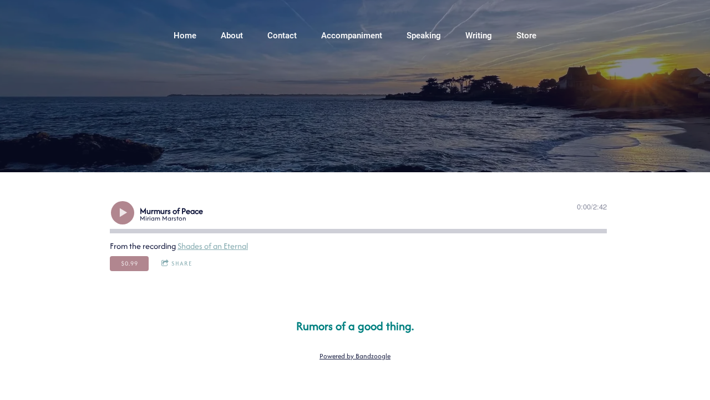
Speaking (424, 36)
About (232, 36)
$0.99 (129, 263)
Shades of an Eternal (213, 246)
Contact (282, 36)
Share (181, 263)
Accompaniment (351, 36)
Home (185, 36)
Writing (478, 36)
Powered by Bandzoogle (355, 356)
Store (526, 36)
